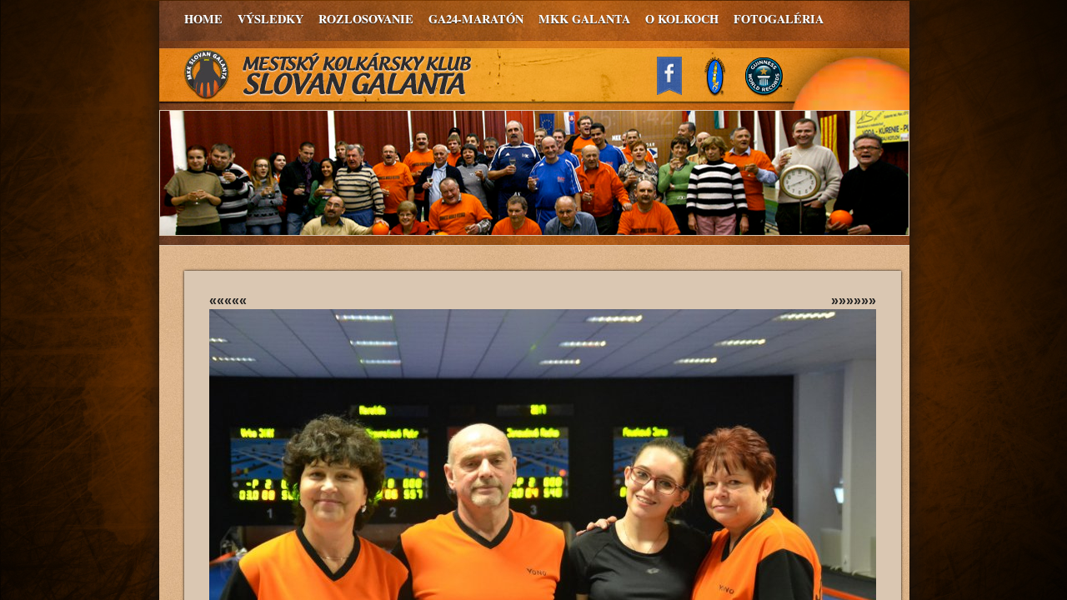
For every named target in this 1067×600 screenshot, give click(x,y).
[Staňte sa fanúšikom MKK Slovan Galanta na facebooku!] (677, 90)
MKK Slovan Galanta (328, 75)
